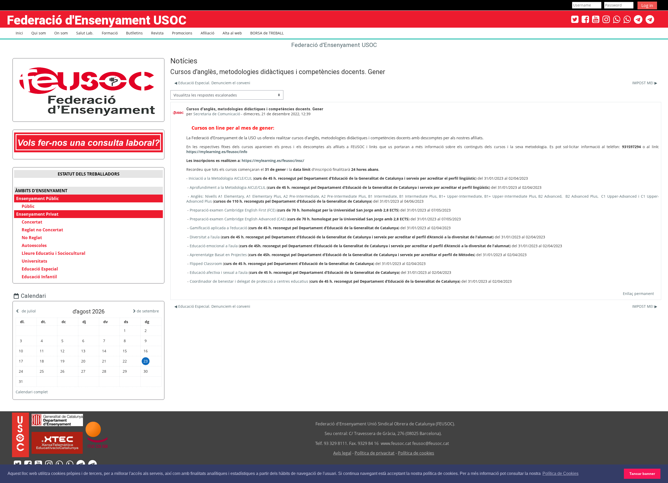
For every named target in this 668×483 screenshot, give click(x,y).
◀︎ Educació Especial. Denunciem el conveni (212, 82)
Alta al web (232, 33)
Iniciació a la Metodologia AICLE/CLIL (220, 178)
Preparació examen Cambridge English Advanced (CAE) (238, 218)
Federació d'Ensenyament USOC (334, 45)
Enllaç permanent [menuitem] (638, 293)
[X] (575, 19)
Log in (647, 5)
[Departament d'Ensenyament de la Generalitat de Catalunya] (57, 419)
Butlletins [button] (134, 33)
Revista (157, 33)
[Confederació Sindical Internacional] (97, 434)
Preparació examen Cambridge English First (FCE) (233, 210)
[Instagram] (606, 19)
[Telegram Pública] (638, 19)
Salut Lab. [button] (84, 33)
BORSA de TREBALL (267, 33)
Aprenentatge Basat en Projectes (218, 254)
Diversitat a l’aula (205, 236)
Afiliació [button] (207, 33)
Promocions (182, 33)
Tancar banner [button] (642, 474)
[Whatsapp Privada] (627, 19)
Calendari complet (32, 391)
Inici (19, 33)
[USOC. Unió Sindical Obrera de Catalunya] (20, 434)
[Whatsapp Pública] (616, 19)
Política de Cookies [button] (560, 473)
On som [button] (61, 33)
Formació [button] (110, 33)
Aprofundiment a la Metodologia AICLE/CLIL (228, 187)
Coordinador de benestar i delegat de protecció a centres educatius (249, 281)
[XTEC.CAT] (57, 452)
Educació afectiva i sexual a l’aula (219, 272)
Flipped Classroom (206, 263)
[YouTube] (596, 19)
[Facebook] (585, 19)
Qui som (38, 33)
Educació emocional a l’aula (214, 245)
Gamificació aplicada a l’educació (218, 227)
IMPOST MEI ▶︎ (644, 82)
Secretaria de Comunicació (216, 113)
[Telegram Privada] (650, 19)
